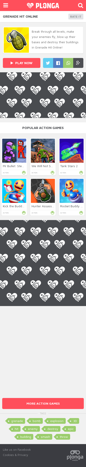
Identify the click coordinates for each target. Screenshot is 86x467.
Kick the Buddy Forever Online (24, 206)
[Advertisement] (43, 349)
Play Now (23, 63)
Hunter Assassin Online (48, 206)
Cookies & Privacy (15, 455)
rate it (75, 16)
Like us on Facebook (17, 449)
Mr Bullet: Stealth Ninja (19, 166)
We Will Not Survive (46, 166)
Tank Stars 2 (69, 166)
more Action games (43, 403)
